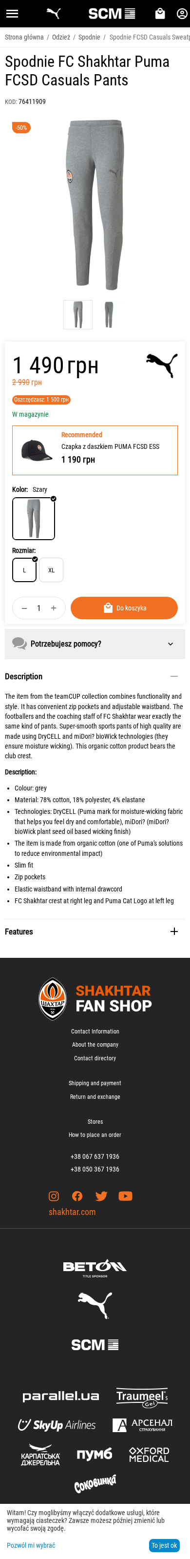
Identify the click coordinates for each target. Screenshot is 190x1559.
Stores (95, 1121)
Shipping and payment (95, 1083)
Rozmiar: (24, 550)
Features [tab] (19, 931)
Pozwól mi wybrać (31, 1545)
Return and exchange (95, 1096)
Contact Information (95, 1031)
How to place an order (95, 1135)
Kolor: (20, 489)
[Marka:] (162, 366)
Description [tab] (23, 676)
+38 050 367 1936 (95, 1169)
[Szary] (33, 518)
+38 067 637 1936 (95, 1156)
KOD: (11, 101)
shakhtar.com (72, 1212)
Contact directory (95, 1058)
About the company (95, 1044)
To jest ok (164, 1545)
